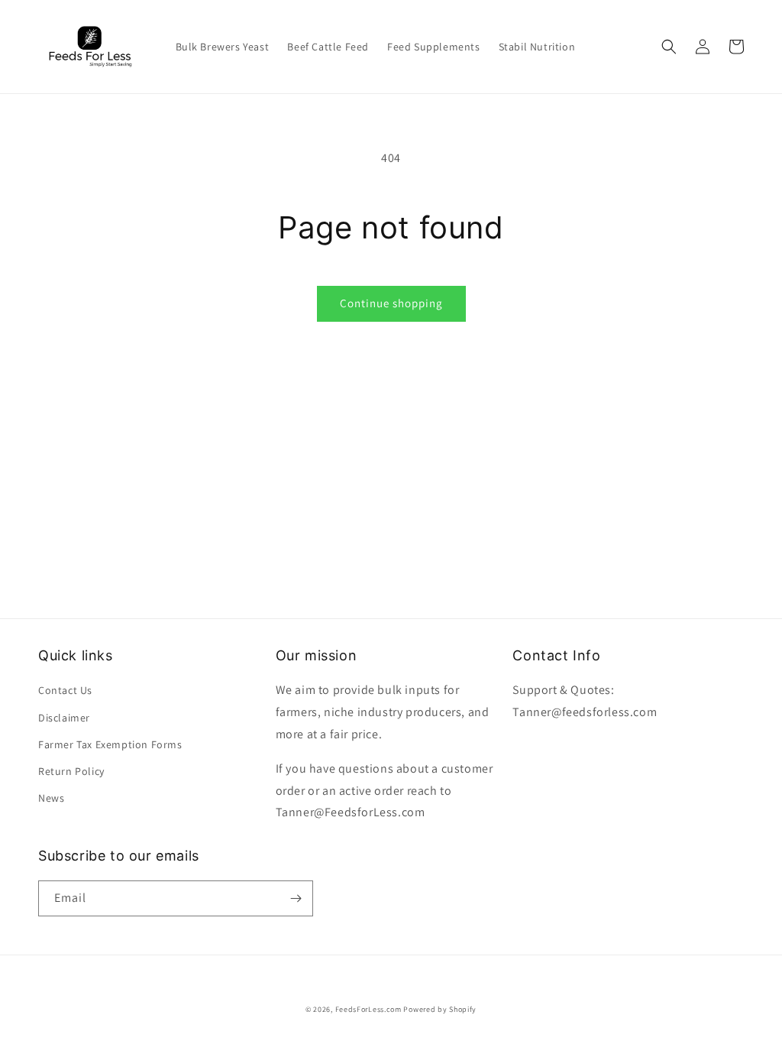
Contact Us (65, 690)
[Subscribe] (295, 898)
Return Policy (71, 771)
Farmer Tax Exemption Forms (110, 744)
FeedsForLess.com (368, 1009)
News (51, 798)
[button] (669, 46)
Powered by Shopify (440, 1009)
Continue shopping (391, 303)
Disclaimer (64, 718)
